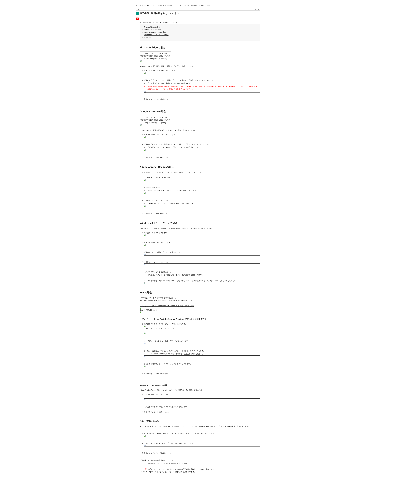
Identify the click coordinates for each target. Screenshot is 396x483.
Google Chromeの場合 (152, 29)
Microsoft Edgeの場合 (152, 27)
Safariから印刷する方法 (148, 310)
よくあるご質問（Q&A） (143, 5)
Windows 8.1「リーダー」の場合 (156, 35)
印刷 (258, 9)
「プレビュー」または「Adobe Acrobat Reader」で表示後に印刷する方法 (167, 306)
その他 (184, 5)
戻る (139, 9)
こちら (186, 354)
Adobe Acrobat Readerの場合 (155, 32)
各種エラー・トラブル (174, 5)
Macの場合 (148, 37)
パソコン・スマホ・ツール (159, 5)
